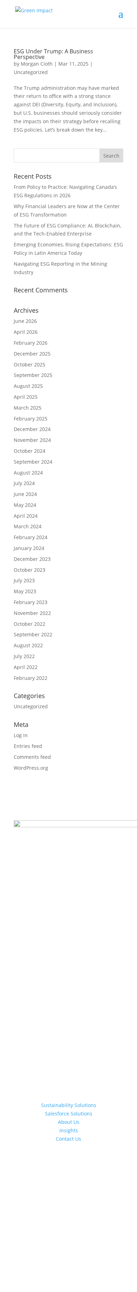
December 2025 (32, 353)
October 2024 (29, 451)
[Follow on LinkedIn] (82, 1187)
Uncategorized (31, 72)
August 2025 (28, 386)
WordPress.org (31, 767)
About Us (68, 1122)
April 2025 (26, 396)
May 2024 (25, 505)
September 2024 (33, 461)
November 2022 (32, 613)
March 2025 (27, 407)
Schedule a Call (68, 1162)
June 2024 (25, 494)
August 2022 (28, 645)
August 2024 (28, 472)
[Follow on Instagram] (68, 1187)
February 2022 (30, 678)
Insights (68, 1130)
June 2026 (25, 321)
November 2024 (32, 440)
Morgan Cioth (37, 63)
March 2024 (27, 526)
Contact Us (68, 1138)
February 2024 (30, 537)
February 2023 (30, 602)
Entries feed (28, 746)
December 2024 (32, 429)
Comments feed (32, 757)
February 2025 (30, 418)
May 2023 (25, 591)
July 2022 (24, 656)
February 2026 (30, 342)
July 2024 (24, 483)
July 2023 (24, 580)
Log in (21, 735)
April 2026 (26, 332)
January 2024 (29, 548)
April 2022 (26, 667)
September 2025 (33, 375)
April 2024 (26, 515)
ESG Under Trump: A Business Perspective (53, 54)
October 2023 (29, 570)
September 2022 (33, 634)
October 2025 (29, 364)
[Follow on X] (54, 1187)
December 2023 (32, 559)
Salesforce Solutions (68, 1113)
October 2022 (29, 624)
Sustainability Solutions (68, 1105)
